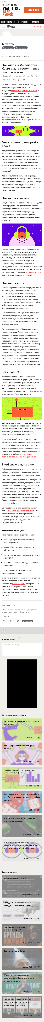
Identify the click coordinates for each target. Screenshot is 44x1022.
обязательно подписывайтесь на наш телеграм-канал (19, 455)
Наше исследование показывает (20, 510)
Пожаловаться (21, 48)
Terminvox (8, 44)
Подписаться (8, 48)
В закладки (27, 621)
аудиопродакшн (32, 609)
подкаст (10, 609)
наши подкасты (18, 583)
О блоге (25, 56)
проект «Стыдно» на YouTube (24, 90)
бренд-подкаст (25, 612)
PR (13, 605)
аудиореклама (20, 609)
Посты (4, 56)
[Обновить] (19, 638)
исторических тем (33, 272)
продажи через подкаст (10, 612)
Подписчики (14, 56)
